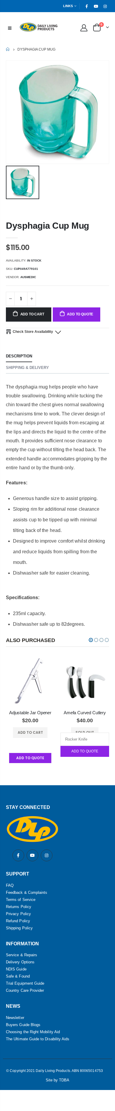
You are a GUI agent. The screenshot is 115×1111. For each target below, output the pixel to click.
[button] (90, 640)
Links (68, 6)
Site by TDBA (58, 1080)
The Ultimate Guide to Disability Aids (37, 1039)
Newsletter (15, 1017)
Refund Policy (18, 921)
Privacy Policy (18, 914)
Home (8, 49)
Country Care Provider (25, 990)
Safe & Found (18, 976)
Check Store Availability (33, 332)
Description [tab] (19, 356)
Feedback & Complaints (26, 892)
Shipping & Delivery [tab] (27, 367)
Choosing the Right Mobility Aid (33, 1032)
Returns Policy (18, 906)
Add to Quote (84, 751)
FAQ (10, 885)
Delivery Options (20, 962)
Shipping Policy (19, 928)
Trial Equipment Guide (25, 983)
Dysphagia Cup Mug (47, 225)
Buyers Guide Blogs (23, 1025)
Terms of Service (20, 899)
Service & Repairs (21, 955)
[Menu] (10, 27)
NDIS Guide (16, 969)
